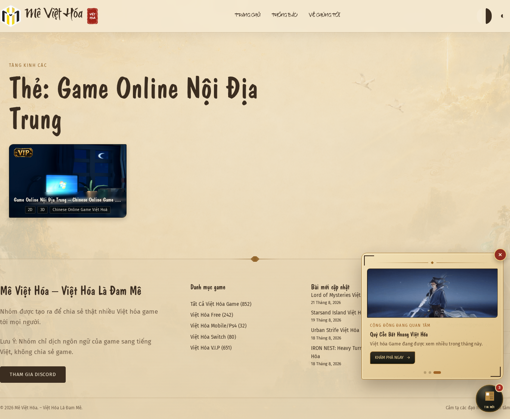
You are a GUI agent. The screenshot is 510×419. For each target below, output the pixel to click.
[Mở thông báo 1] (425, 372)
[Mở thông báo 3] (437, 372)
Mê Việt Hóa (54, 16)
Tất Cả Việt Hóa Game (214, 304)
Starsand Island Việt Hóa (339, 313)
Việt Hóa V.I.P (205, 348)
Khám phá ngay (392, 357)
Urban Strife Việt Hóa (335, 330)
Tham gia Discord (33, 374)
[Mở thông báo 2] (430, 372)
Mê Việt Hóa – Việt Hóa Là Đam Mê (71, 290)
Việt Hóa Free (205, 315)
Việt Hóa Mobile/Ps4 (213, 326)
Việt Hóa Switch (208, 337)
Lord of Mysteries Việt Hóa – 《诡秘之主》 (358, 295)
